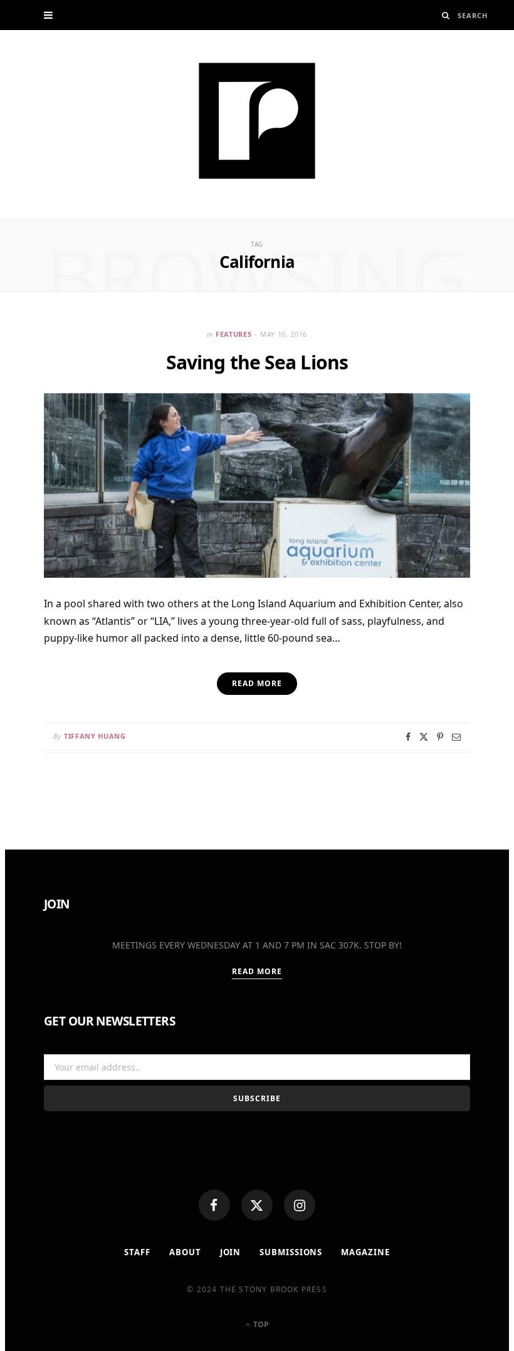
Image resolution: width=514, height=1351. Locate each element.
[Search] (446, 15)
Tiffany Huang (95, 736)
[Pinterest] (440, 736)
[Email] (456, 736)
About (185, 1252)
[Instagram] (299, 1205)
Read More (257, 971)
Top (260, 1324)
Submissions (291, 1252)
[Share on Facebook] (408, 736)
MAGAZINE (365, 1252)
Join (230, 1252)
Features (233, 334)
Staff (137, 1252)
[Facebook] (214, 1205)
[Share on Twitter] (423, 736)
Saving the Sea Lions (257, 362)
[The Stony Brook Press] (257, 121)
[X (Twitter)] (257, 1205)
